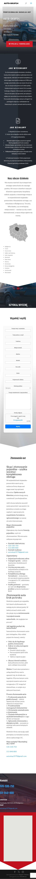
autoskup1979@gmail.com (18, 552)
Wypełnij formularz (19, 44)
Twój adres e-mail (18, 335)
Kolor (18, 373)
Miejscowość (18, 347)
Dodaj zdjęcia (20, 417)
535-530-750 (13, 546)
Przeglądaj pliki (18, 420)
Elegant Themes (24, 874)
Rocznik (18, 367)
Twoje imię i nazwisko (18, 328)
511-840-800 (13, 548)
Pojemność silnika (18, 379)
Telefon (18, 341)
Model (18, 360)
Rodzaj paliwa (18, 386)
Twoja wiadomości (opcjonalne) (18, 392)
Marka (18, 354)
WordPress (23, 876)
